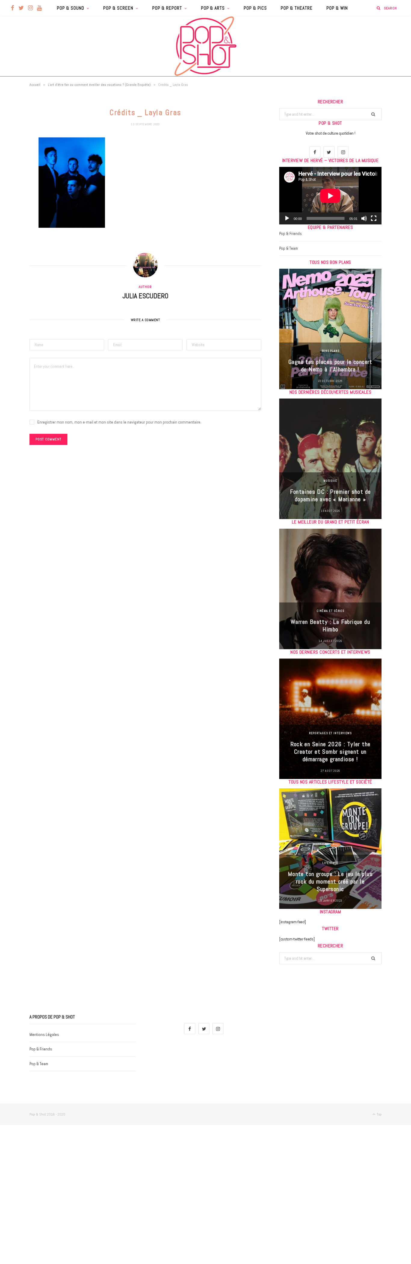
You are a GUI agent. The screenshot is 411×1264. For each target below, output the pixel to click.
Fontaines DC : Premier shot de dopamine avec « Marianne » (330, 495)
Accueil (34, 84)
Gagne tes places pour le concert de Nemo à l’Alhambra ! (330, 365)
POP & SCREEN (118, 8)
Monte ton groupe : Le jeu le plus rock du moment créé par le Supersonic (330, 881)
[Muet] (364, 218)
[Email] (14, 206)
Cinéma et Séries (330, 611)
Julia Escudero (145, 295)
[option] (330, 329)
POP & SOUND (70, 8)
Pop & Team (288, 248)
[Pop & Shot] (205, 46)
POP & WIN (337, 8)
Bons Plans (330, 351)
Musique (330, 481)
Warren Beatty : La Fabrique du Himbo (330, 625)
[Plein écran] (374, 218)
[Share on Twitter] (14, 175)
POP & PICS (255, 8)
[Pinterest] (14, 190)
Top (379, 1114)
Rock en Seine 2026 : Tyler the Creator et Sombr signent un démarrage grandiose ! (330, 751)
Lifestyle (330, 863)
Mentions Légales (44, 1034)
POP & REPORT (167, 8)
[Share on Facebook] (14, 160)
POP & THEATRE (297, 8)
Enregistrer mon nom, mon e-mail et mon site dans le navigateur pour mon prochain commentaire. (119, 422)
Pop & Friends (290, 233)
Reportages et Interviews (330, 733)
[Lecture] (287, 218)
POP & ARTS (213, 8)
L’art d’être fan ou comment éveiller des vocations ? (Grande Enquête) (99, 84)
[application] (330, 195)
